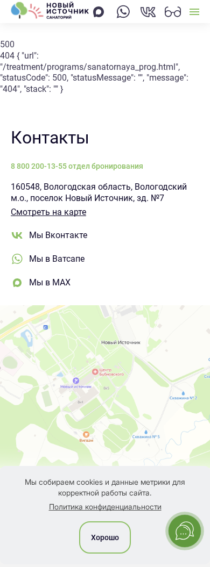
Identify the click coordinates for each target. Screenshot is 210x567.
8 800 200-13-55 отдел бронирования (77, 166)
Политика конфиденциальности (105, 506)
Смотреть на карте (48, 212)
